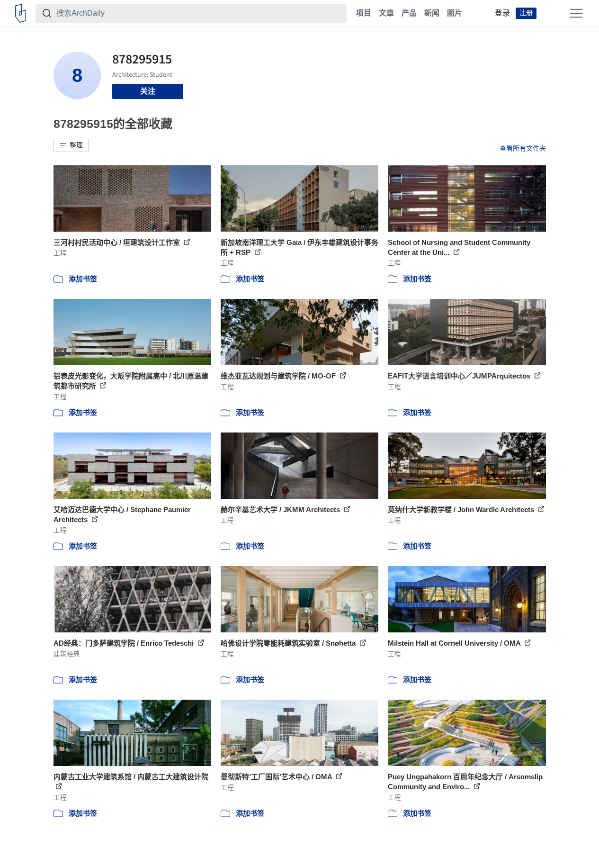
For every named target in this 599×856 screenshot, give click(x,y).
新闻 (431, 13)
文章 (386, 13)
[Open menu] (576, 13)
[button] (71, 145)
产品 (409, 13)
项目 (363, 13)
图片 (454, 13)
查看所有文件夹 (523, 148)
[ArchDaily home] (20, 13)
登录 (502, 13)
